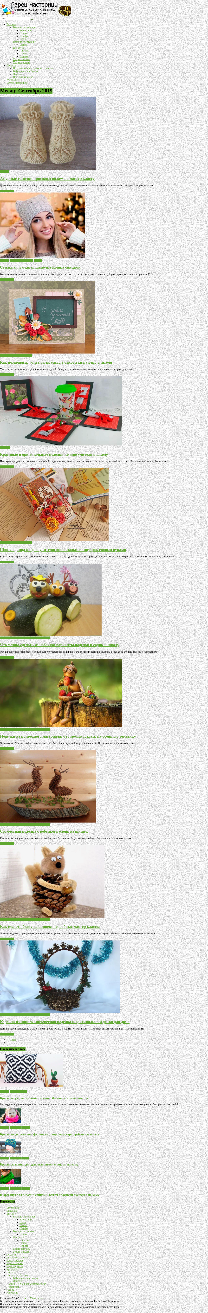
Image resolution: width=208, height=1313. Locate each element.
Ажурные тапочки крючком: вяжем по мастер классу (47, 178)
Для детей (18, 47)
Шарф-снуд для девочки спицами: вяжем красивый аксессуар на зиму (49, 1195)
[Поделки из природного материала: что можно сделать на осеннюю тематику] (61, 726)
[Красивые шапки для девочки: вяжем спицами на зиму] (10, 1152)
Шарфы (24, 36)
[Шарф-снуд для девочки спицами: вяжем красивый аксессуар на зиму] (10, 1183)
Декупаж (11, 1254)
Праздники (12, 1286)
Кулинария (12, 79)
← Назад (11, 1039)
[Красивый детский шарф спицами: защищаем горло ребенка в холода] (10, 1122)
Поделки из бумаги (23, 77)
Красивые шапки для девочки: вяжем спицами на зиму (39, 1164)
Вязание (11, 24)
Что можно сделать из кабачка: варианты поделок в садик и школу (59, 645)
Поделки (11, 65)
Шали (23, 39)
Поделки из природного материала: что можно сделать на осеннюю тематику (68, 736)
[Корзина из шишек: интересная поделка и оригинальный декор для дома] (60, 1011)
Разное (10, 1289)
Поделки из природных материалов (33, 68)
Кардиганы (26, 30)
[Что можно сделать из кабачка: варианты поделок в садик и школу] (51, 635)
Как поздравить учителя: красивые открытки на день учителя (56, 362)
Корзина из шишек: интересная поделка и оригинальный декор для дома (65, 1022)
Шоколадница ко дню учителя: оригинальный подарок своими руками (63, 549)
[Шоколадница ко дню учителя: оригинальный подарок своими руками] (54, 539)
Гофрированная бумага (25, 71)
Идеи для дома (14, 1260)
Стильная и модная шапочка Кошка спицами (40, 267)
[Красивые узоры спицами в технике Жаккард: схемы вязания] (31, 1086)
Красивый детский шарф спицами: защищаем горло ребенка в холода (49, 1134)
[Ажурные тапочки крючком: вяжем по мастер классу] (48, 168)
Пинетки (24, 50)
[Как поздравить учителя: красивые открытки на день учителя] (47, 352)
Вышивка (11, 1210)
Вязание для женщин (24, 27)
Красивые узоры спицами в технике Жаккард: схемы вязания (44, 1098)
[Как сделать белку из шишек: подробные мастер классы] (52, 916)
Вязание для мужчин (24, 41)
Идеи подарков (14, 1266)
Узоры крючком (21, 62)
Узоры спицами (21, 59)
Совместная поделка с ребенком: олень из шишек (44, 831)
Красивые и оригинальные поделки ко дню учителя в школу (54, 454)
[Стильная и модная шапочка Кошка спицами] (42, 257)
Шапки (23, 33)
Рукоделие (12, 1292)
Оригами (18, 74)
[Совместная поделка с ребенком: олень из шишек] (48, 821)
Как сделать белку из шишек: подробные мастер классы (50, 926)
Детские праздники (17, 82)
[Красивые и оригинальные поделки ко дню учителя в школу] (61, 444)
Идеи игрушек (14, 1263)
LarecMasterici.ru (33, 1298)
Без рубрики (13, 1207)
